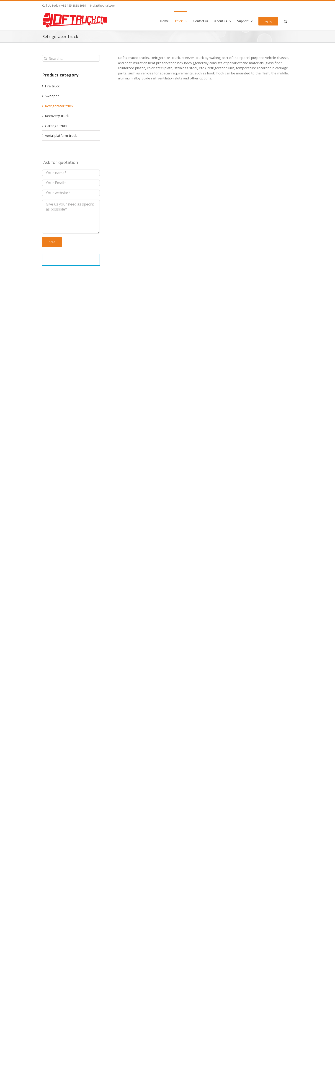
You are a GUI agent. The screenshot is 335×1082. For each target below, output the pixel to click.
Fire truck (52, 86)
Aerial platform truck (61, 135)
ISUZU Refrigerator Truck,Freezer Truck (157, 764)
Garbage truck (56, 125)
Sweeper (52, 96)
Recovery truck (57, 115)
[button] (285, 20)
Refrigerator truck (130, 192)
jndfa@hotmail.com (103, 6)
